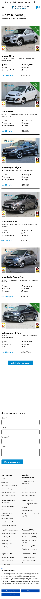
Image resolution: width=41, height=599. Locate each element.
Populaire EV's (6, 554)
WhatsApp (25, 507)
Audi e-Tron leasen (7, 561)
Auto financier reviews (8, 495)
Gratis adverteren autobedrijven (6, 514)
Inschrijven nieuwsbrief (8, 525)
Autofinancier (20, 7)
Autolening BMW (6, 544)
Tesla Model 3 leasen (7, 557)
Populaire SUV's (28, 530)
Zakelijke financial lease (8, 492)
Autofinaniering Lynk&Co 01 (30, 549)
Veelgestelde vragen (7, 506)
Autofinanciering (6, 479)
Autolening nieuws (27, 511)
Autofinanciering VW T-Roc (30, 546)
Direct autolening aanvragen (10, 489)
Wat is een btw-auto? (28, 496)
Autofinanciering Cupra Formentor (29, 541)
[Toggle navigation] (2, 7)
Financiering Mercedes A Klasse (29, 562)
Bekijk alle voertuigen (20, 362)
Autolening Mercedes (8, 537)
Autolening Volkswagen (8, 534)
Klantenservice (27, 500)
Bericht (4, 446)
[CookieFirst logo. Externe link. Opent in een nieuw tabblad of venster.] (2, 568)
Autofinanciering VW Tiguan (30, 537)
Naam (3, 418)
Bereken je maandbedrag (9, 485)
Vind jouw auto (6, 510)
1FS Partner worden (7, 519)
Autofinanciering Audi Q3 (30, 534)
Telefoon (4, 437)
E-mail (4, 427)
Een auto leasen (7, 475)
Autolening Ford (6, 547)
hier (6, 585)
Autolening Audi (6, 540)
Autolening (4, 482)
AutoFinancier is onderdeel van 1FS (30, 515)
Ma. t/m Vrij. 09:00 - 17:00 (30, 504)
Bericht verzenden (12, 461)
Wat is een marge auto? (29, 492)
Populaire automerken (9, 530)
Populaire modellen (29, 554)
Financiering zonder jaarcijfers (28, 488)
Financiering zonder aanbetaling (28, 482)
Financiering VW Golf (28, 557)
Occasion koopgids (7, 522)
